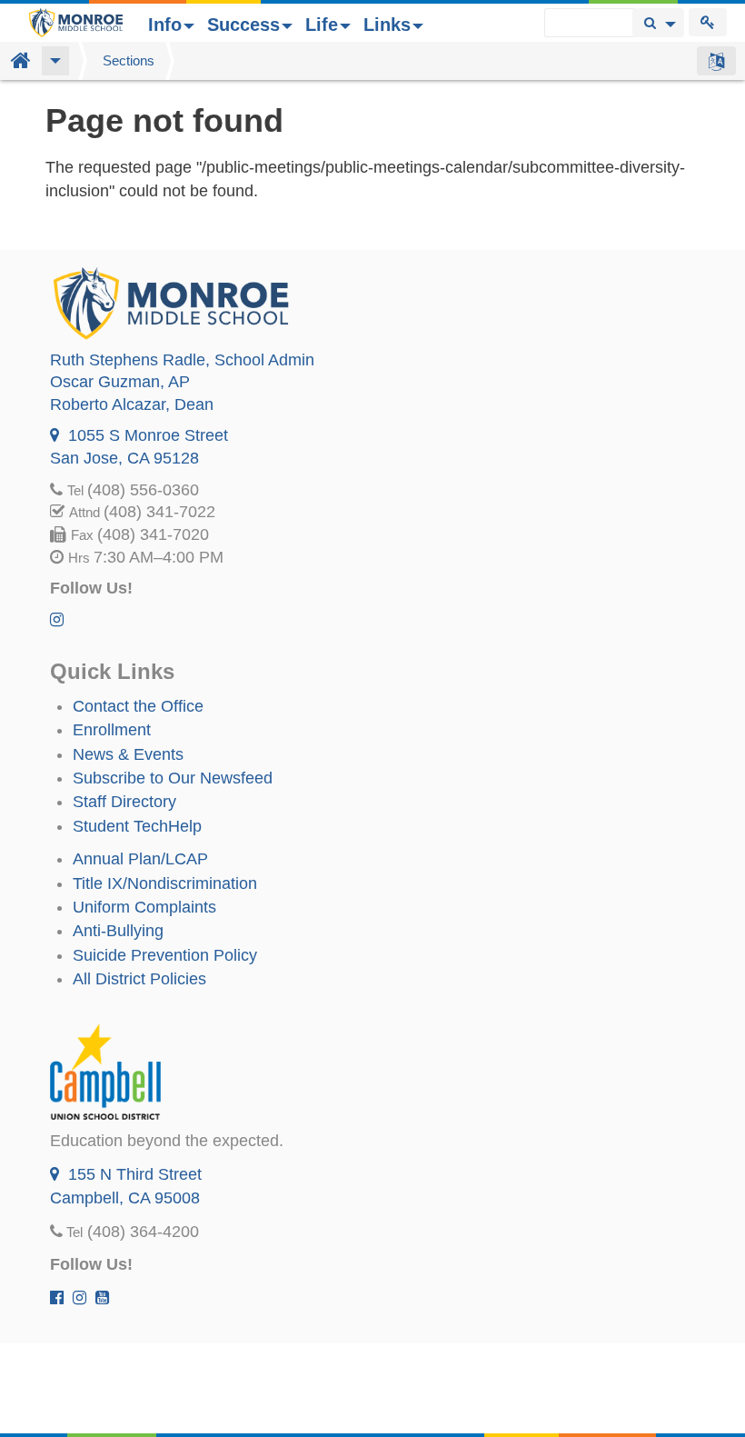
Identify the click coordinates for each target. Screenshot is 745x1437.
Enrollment (112, 730)
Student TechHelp (137, 826)
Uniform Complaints (144, 907)
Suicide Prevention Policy (165, 955)
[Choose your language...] (716, 60)
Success (243, 25)
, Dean (132, 404)
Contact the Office (138, 706)
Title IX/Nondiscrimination (165, 883)
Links (387, 25)
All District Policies (139, 979)
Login (708, 22)
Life (321, 25)
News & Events (128, 754)
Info (165, 25)
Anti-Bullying (118, 931)
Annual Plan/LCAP (140, 859)
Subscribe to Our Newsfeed (173, 778)
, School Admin (182, 360)
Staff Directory (124, 802)
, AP (120, 382)
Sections (128, 60)
